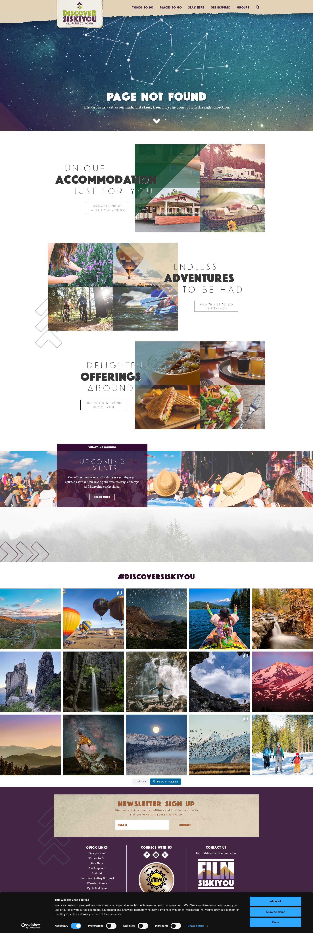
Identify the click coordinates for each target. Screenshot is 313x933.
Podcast (97, 873)
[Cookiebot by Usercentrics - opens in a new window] (31, 926)
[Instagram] (156, 855)
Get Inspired (220, 7)
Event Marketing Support (97, 878)
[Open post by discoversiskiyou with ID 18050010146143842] (93, 745)
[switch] (111, 926)
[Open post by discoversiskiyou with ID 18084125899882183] (30, 682)
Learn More (102, 497)
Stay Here (196, 7)
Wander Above (97, 883)
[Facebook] (147, 855)
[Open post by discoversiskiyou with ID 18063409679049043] (219, 618)
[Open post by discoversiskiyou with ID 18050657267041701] (156, 745)
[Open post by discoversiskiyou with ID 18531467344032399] (30, 618)
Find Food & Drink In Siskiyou (103, 404)
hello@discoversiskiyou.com (216, 853)
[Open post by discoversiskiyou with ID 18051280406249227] (219, 682)
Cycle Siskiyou (97, 888)
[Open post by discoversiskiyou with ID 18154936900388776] (93, 618)
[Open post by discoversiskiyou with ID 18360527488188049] (282, 745)
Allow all (275, 901)
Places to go (171, 7)
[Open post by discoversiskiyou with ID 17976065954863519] (93, 682)
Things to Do (97, 854)
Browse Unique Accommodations (107, 207)
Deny (275, 922)
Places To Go (97, 859)
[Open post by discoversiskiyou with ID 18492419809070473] (156, 618)
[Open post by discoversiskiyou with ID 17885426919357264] (282, 618)
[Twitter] (165, 855)
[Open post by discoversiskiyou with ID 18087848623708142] (156, 682)
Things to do (142, 7)
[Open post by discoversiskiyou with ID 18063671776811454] (30, 745)
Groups (243, 7)
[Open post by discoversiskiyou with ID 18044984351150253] (282, 682)
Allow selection (275, 911)
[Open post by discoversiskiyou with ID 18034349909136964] (219, 745)
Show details (196, 925)
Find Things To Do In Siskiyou (216, 306)
